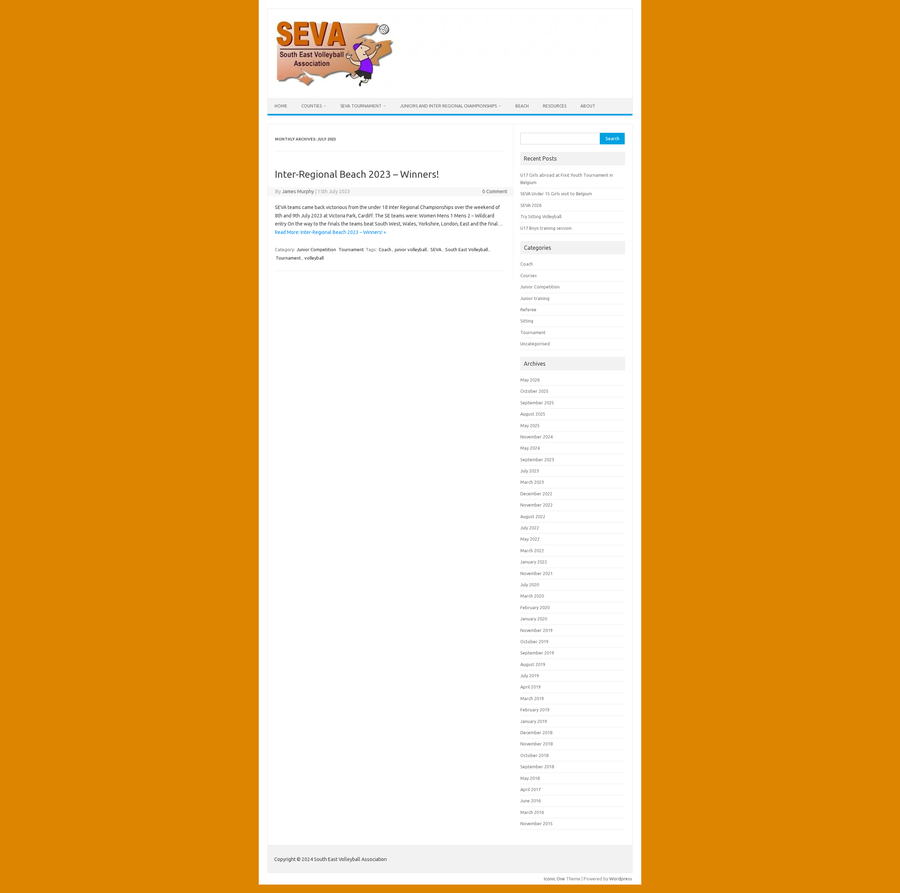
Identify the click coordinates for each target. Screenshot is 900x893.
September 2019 (537, 652)
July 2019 (529, 675)
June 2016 (530, 800)
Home (281, 106)
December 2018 (536, 732)
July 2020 (529, 584)
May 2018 (530, 778)
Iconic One (554, 878)
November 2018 (536, 743)
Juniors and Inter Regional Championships (448, 106)
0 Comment (494, 191)
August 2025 (532, 413)
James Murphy (298, 191)
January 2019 (533, 721)
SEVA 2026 (530, 205)
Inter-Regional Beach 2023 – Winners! (357, 174)
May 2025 (530, 425)
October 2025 (534, 391)
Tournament (351, 249)
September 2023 (537, 459)
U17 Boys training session (546, 228)
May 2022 (530, 538)
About (587, 106)
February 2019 (534, 709)
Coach (385, 249)
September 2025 (537, 402)
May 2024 (530, 447)
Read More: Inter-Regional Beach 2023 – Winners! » (330, 232)
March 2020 (532, 595)
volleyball (314, 257)
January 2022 (533, 561)
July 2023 (529, 470)
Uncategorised (535, 343)
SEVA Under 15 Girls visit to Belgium (556, 193)
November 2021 (536, 573)
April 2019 (530, 686)
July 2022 (529, 527)
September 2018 (537, 766)
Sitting (526, 320)
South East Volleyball (466, 249)
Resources (554, 106)
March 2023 (532, 482)
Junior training (534, 298)
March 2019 (532, 698)
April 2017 (530, 789)
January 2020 (533, 618)
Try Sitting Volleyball (540, 216)
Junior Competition (316, 249)
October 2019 (534, 641)
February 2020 (534, 607)
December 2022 (536, 493)
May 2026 (530, 379)
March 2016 (532, 812)
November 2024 (536, 436)
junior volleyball (411, 249)
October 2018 (534, 755)
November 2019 (536, 630)
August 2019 (532, 664)
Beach (522, 106)
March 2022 (532, 550)
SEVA (436, 249)
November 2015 (536, 823)
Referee (528, 309)
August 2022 (532, 516)
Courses (528, 275)
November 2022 (536, 504)
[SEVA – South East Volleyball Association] (442, 86)
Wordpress (620, 878)
